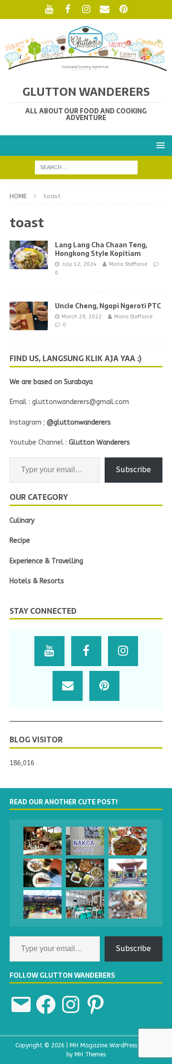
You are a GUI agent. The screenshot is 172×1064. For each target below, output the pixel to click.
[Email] (105, 9)
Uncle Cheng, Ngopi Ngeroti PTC (108, 306)
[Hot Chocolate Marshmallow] (127, 904)
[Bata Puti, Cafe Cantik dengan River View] (42, 841)
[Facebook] (67, 9)
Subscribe (133, 469)
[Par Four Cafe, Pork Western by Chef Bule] (85, 873)
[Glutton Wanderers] (86, 68)
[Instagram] (86, 9)
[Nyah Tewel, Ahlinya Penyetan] (85, 904)
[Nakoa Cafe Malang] (85, 841)
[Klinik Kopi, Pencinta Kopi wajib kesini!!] (42, 873)
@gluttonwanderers (79, 422)
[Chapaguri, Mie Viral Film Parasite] (127, 841)
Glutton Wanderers (99, 442)
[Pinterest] (123, 9)
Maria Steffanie (128, 264)
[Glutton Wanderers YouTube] (49, 9)
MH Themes (90, 1054)
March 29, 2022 (82, 317)
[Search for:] (86, 167)
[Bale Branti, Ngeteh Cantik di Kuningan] (127, 873)
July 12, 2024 (79, 264)
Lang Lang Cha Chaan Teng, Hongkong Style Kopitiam (101, 249)
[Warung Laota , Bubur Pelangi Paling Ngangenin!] (42, 904)
